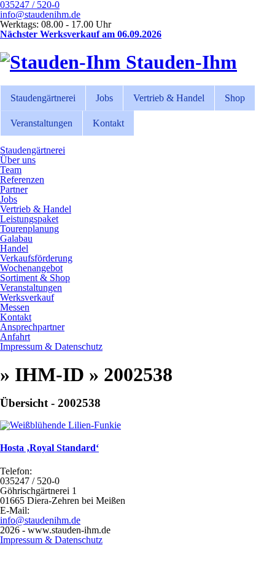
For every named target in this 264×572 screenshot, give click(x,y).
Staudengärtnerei (43, 98)
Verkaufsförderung (36, 258)
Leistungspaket (29, 219)
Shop (235, 98)
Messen (14, 307)
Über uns (18, 160)
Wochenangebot (31, 268)
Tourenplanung (29, 228)
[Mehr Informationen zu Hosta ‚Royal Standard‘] (60, 425)
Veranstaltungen (41, 123)
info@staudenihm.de (40, 14)
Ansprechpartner (32, 327)
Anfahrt (15, 336)
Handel (14, 248)
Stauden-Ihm (179, 62)
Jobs (104, 98)
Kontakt (108, 123)
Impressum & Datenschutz (51, 346)
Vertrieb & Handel (168, 98)
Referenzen (22, 179)
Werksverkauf (27, 297)
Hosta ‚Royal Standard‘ (49, 448)
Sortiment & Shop (35, 277)
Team (10, 169)
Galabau (16, 238)
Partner (14, 189)
